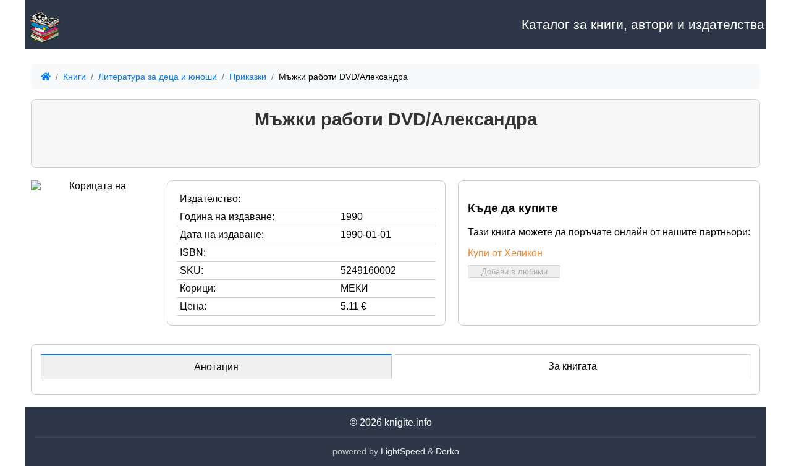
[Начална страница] (86, 24)
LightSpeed (403, 451)
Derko (447, 451)
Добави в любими (514, 271)
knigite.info (408, 422)
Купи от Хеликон (505, 253)
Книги (74, 77)
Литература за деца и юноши (157, 77)
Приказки (247, 77)
